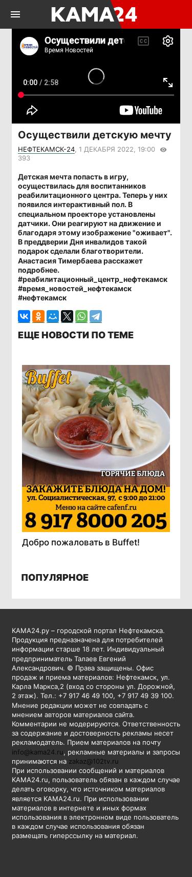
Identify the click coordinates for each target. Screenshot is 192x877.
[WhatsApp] (81, 316)
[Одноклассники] (38, 316)
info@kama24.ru (37, 752)
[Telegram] (96, 316)
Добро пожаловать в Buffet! (81, 542)
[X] (67, 316)
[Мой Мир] (53, 316)
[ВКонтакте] (24, 316)
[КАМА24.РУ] (94, 14)
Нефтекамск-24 (46, 149)
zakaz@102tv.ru (94, 761)
